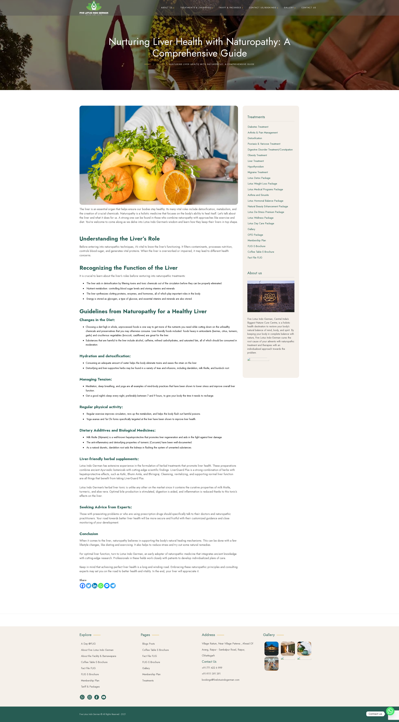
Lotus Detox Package (259, 178)
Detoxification (255, 138)
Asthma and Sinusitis (258, 195)
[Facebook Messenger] (107, 585)
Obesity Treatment (257, 155)
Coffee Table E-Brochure (261, 252)
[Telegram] (113, 585)
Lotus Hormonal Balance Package (265, 201)
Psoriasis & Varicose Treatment (264, 144)
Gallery (251, 229)
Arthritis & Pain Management (263, 132)
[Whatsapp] (100, 585)
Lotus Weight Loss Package (262, 183)
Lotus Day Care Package (261, 223)
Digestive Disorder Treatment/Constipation (270, 149)
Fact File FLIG (255, 257)
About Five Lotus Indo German (97, 650)
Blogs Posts (148, 644)
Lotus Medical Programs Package (265, 189)
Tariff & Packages (90, 686)
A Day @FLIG (88, 644)
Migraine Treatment (258, 172)
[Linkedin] (94, 585)
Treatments (148, 680)
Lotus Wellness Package (261, 218)
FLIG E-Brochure (256, 246)
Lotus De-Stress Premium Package (266, 212)
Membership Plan (257, 240)
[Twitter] (88, 585)
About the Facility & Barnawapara (98, 656)
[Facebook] (82, 585)
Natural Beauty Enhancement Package (268, 206)
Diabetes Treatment (258, 127)
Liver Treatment (256, 161)
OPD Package (255, 235)
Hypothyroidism (256, 166)
